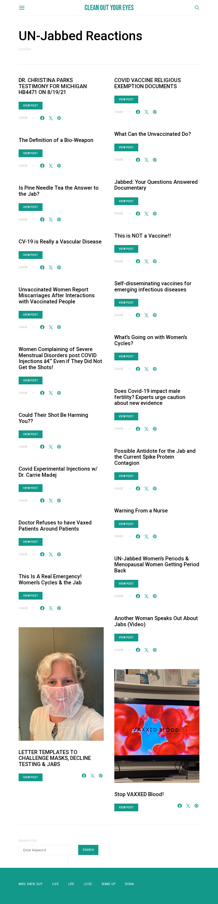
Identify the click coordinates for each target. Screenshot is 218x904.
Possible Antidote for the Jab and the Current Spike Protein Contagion (155, 457)
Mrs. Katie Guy (31, 884)
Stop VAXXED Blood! (139, 794)
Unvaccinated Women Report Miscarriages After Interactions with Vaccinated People (57, 295)
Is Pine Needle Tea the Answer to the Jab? (59, 191)
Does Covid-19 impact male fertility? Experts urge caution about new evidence (149, 397)
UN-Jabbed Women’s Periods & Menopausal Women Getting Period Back (156, 564)
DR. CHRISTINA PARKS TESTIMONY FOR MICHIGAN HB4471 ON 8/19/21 (53, 86)
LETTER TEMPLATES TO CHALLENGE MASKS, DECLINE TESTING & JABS (55, 758)
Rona (129, 884)
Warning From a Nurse (141, 510)
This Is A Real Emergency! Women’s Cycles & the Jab (50, 579)
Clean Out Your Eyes (109, 7)
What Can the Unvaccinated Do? (152, 134)
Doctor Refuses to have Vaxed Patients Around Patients (55, 525)
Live (55, 884)
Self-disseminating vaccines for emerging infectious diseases (152, 286)
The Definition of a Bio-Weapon (56, 140)
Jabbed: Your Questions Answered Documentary (156, 185)
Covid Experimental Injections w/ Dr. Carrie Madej (58, 472)
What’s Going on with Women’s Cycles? (150, 340)
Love (88, 884)
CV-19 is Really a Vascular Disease (60, 241)
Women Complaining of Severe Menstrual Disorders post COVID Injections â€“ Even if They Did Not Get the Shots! (60, 358)
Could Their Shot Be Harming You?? (53, 418)
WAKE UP (108, 884)
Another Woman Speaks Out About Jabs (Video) (156, 621)
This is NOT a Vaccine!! (142, 236)
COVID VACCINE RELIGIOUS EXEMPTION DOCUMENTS (147, 83)
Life (71, 884)
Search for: (28, 840)
